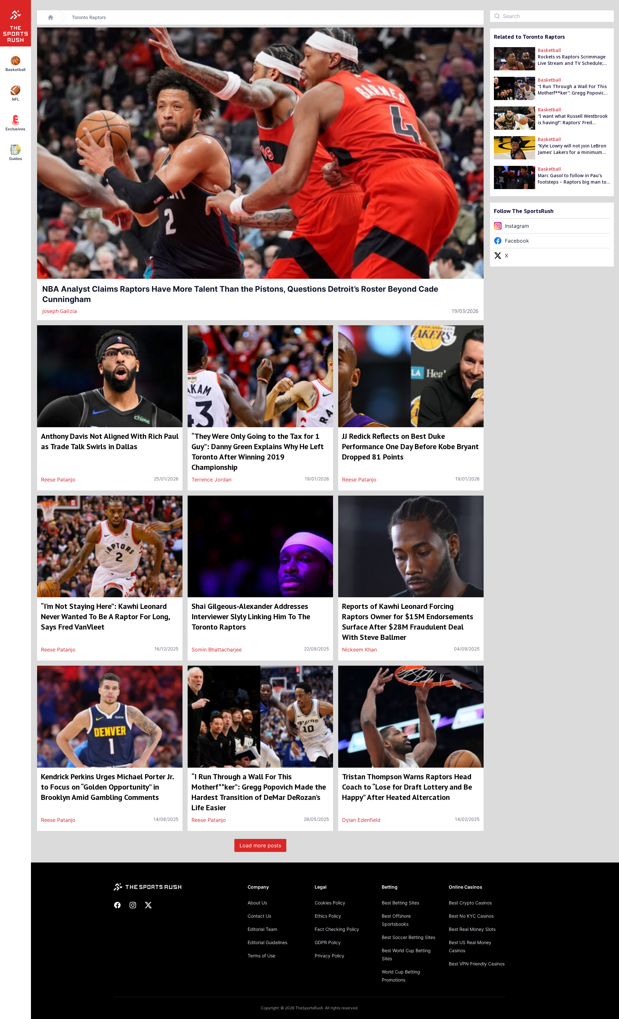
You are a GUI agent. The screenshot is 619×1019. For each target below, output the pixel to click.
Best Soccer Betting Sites (408, 937)
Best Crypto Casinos (470, 902)
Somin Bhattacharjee (217, 649)
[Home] (50, 17)
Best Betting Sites (400, 902)
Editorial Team (262, 929)
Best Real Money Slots (472, 929)
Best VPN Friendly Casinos (477, 963)
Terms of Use (261, 955)
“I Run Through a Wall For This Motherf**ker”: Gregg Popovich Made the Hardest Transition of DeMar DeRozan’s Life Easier (572, 89)
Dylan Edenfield (361, 820)
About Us (257, 902)
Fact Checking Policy (337, 929)
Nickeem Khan (359, 649)
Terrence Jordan (211, 479)
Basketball (549, 50)
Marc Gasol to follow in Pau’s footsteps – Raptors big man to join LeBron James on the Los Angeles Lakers (572, 178)
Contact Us (259, 916)
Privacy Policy (329, 955)
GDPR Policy (328, 942)
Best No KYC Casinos (471, 916)
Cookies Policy (330, 902)
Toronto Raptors (89, 17)
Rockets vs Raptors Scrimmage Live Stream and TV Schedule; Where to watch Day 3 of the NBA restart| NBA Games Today (573, 60)
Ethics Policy (328, 916)
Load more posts (260, 845)
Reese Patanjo (58, 479)
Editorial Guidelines (267, 942)
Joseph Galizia (59, 311)
